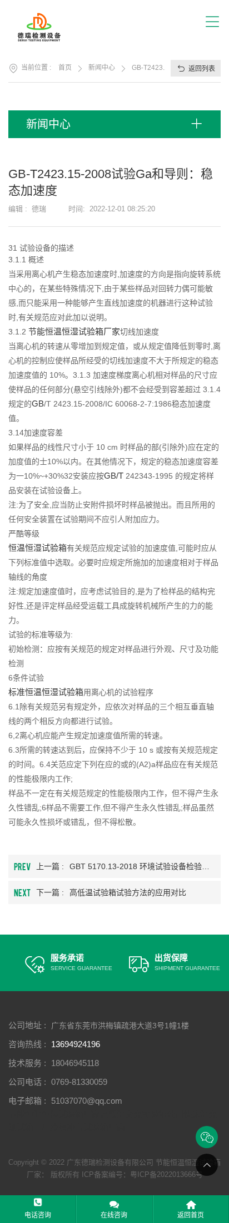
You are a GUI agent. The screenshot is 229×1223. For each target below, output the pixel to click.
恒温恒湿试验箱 (37, 547)
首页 (65, 68)
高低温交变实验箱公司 (141, 1114)
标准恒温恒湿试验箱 (45, 692)
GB (38, 403)
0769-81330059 (79, 1082)
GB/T (113, 475)
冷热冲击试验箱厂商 (87, 1127)
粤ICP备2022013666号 (166, 1174)
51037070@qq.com (86, 1100)
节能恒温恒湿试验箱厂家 (74, 331)
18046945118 (75, 1063)
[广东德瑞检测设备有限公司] (45, 27)
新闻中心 (101, 68)
